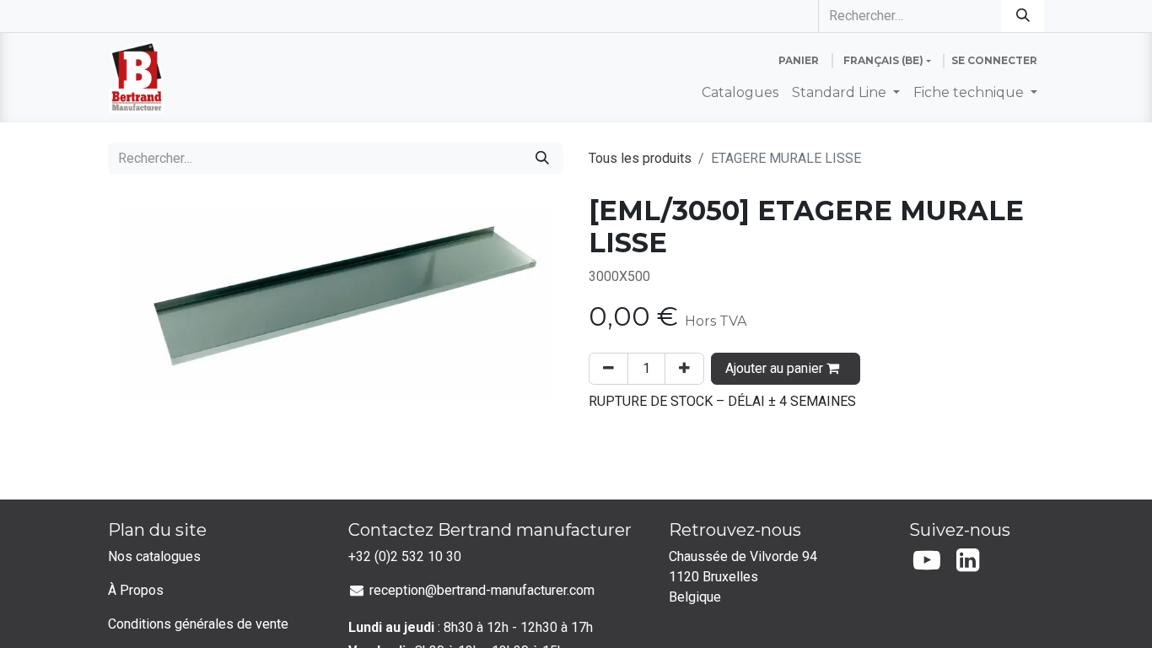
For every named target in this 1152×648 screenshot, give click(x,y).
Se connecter (994, 60)
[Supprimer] (608, 369)
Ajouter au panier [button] (775, 368)
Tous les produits (640, 158)
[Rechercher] (1023, 16)
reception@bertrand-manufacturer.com (482, 590)
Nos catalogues (154, 556)
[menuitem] (740, 93)
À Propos (136, 590)
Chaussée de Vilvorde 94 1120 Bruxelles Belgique (745, 576)
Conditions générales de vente (198, 624)
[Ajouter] (684, 369)
